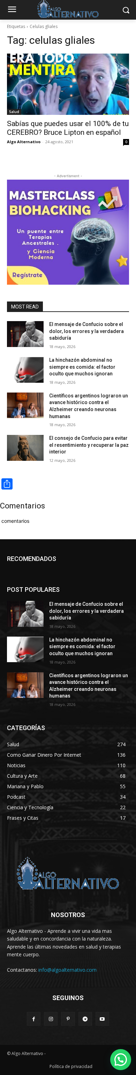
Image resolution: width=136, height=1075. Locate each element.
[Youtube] (102, 1019)
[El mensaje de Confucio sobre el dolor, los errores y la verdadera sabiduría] (25, 334)
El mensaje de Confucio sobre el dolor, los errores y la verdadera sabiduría (86, 331)
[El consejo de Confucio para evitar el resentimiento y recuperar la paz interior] (25, 448)
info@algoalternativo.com (67, 969)
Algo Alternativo (23, 141)
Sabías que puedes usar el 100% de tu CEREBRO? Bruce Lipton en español (68, 128)
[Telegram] (85, 1019)
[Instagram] (51, 1019)
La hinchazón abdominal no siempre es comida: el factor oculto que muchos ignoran (82, 366)
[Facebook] (33, 1019)
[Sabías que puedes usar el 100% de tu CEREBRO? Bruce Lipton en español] (68, 84)
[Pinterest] (68, 1019)
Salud (14, 111)
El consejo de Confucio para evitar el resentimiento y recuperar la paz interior (89, 445)
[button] (120, 1059)
